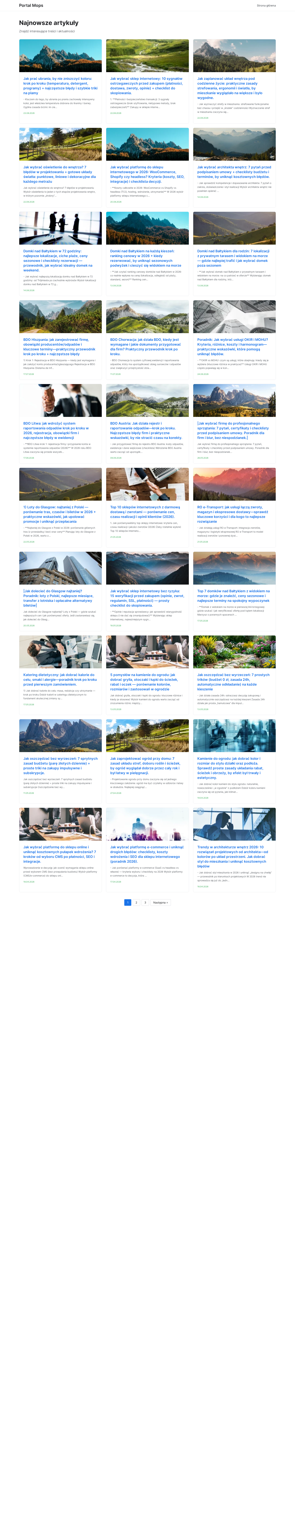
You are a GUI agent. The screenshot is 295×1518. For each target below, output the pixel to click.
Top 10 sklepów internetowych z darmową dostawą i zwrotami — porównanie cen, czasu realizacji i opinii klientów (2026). (145, 512)
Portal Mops (31, 5)
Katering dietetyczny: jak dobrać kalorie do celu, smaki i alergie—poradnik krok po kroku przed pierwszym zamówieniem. (60, 679)
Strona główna (266, 5)
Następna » (160, 902)
